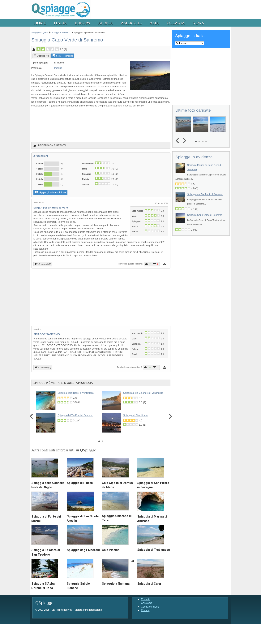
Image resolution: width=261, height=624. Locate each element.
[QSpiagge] (60, 18)
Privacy (145, 610)
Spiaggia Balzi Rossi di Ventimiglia (76, 393)
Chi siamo (146, 602)
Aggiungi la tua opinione (52, 192)
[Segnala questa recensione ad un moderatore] (165, 264)
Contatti (145, 599)
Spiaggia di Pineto (80, 483)
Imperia (58, 68)
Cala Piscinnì (111, 550)
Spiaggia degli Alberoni (83, 550)
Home (40, 23)
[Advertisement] (100, 124)
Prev (32, 416)
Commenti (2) (44, 367)
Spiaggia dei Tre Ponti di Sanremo (75, 415)
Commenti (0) (44, 264)
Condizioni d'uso (150, 606)
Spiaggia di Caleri (149, 583)
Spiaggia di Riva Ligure (135, 415)
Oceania (176, 23)
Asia (154, 23)
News (198, 23)
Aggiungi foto (43, 56)
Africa (105, 23)
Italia (60, 23)
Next (169, 416)
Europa (82, 23)
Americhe (131, 23)
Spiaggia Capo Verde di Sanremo (204, 215)
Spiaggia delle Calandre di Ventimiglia (143, 393)
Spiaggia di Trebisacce (153, 550)
